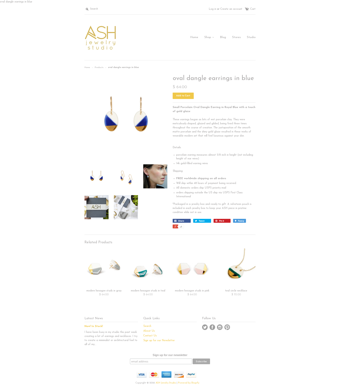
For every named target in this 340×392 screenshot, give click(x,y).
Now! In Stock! (93, 326)
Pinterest (227, 327)
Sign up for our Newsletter (159, 340)
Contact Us (150, 335)
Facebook (212, 327)
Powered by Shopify (188, 383)
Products (99, 67)
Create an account (231, 9)
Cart (253, 9)
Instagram (220, 327)
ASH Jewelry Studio (166, 383)
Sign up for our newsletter (170, 355)
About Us (149, 331)
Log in (212, 9)
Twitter (205, 327)
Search (147, 326)
